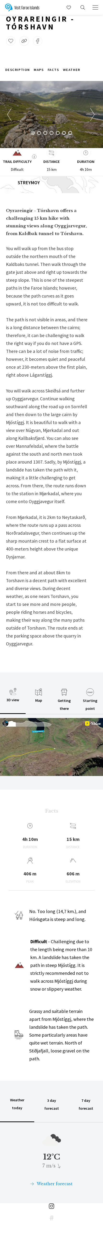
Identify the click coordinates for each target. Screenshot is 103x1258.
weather (71, 70)
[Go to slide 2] (39, 133)
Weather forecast (54, 1183)
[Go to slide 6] (64, 133)
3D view (12, 699)
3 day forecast (51, 1104)
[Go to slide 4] (51, 133)
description (17, 70)
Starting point (90, 704)
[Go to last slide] (10, 114)
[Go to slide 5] (58, 133)
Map (38, 700)
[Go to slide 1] (33, 133)
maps (39, 70)
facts (53, 70)
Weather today (17, 1103)
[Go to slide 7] (70, 133)
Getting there (64, 704)
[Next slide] (93, 114)
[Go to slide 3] (45, 133)
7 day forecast (86, 1104)
